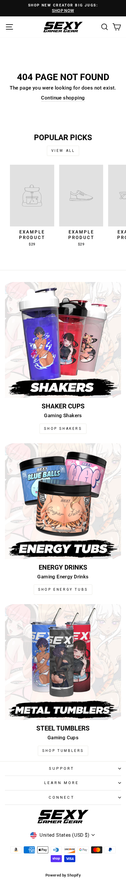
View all (63, 151)
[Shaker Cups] (63, 340)
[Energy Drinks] (63, 501)
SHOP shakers (63, 429)
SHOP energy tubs (63, 589)
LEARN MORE (61, 783)
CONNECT (61, 797)
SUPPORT (61, 768)
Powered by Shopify (63, 875)
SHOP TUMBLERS (63, 751)
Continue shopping (63, 98)
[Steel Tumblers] (63, 662)
